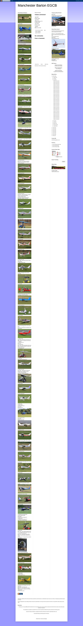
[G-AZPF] (26, 106)
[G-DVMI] (19, 359)
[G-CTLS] (58, 25)
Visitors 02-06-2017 (56, 117)
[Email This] (35, 31)
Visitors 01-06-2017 (56, 119)
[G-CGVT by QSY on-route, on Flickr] (24, 324)
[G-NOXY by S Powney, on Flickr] (25, 514)
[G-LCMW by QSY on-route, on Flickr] (24, 460)
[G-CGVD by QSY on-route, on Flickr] (24, 304)
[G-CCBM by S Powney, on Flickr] (24, 207)
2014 (53, 130)
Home (42, 64)
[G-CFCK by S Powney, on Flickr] (24, 272)
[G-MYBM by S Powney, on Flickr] (24, 513)
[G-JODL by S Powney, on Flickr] (25, 440)
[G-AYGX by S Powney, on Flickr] (26, 95)
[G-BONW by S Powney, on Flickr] (26, 138)
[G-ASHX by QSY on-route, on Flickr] (24, 53)
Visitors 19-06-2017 (56, 95)
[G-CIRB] (24, 337)
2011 (53, 134)
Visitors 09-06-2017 (56, 108)
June (54, 79)
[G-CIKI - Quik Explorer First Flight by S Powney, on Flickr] (23, 327)
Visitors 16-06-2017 (56, 99)
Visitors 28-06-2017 (56, 83)
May (54, 120)
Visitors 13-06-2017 (56, 103)
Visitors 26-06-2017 (56, 86)
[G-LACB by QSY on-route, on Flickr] (24, 450)
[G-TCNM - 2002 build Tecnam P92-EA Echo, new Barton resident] (24, 584)
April (54, 122)
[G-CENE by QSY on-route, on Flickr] (24, 271)
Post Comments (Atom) (42, 65)
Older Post (46, 64)
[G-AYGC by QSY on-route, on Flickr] (24, 94)
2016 (53, 127)
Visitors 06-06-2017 (56, 112)
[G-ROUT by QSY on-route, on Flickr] (22, 551)
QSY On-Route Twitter (56, 146)
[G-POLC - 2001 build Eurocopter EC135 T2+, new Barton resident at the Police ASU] (24, 532)
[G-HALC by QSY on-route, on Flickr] (24, 392)
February (54, 124)
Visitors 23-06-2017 (56, 90)
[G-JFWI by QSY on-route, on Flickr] (24, 439)
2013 (53, 131)
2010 (53, 135)
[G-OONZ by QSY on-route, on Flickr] (24, 529)
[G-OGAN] (19, 520)
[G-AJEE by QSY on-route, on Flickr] (24, 22)
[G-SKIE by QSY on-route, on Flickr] (24, 572)
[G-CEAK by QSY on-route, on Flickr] (24, 258)
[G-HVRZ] (19, 406)
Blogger (45, 618)
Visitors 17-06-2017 (56, 98)
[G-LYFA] (24, 471)
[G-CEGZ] (53, 14)
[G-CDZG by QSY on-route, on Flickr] (24, 248)
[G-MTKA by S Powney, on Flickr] (24, 503)
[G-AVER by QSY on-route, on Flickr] (24, 63)
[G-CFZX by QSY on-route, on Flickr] (24, 293)
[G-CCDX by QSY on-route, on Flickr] (24, 217)
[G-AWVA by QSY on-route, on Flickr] (24, 73)
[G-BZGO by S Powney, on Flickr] (19, 197)
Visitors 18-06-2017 (56, 96)
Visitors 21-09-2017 (56, 92)
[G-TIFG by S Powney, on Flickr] (26, 585)
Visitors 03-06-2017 (56, 116)
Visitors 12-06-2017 (56, 104)
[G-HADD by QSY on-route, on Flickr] (24, 382)
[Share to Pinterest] (40, 31)
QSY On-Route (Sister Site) (57, 144)
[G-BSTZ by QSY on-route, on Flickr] (24, 159)
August (54, 77)
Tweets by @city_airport (55, 171)
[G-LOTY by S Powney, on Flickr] (26, 461)
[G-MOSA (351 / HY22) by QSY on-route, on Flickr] (24, 493)
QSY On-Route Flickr (56, 145)
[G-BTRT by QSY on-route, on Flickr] (24, 192)
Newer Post (37, 64)
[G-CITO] (19, 343)
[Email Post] (44, 30)
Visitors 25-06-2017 (56, 87)
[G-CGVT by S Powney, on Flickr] (24, 314)
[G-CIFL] (24, 325)
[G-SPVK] (37, 23)
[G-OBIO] (58, 47)
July (54, 78)
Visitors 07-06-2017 (56, 111)
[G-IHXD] (19, 418)
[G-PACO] (37, 19)
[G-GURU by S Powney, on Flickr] (19, 373)
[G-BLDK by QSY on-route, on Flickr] (24, 126)
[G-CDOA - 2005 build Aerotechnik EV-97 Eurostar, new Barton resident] (24, 238)
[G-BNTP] (27, 127)
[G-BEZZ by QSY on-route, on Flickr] (24, 116)
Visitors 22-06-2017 (56, 91)
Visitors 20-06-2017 (56, 94)
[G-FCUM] (53, 37)
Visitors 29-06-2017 (56, 82)
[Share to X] (37, 31)
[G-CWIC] (24, 357)
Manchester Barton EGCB (37, 5)
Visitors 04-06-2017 (56, 115)
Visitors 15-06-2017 (56, 100)
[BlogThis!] (36, 31)
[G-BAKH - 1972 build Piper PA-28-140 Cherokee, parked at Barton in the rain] (24, 105)
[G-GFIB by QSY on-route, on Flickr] (24, 368)
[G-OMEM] (53, 59)
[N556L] (36, 26)
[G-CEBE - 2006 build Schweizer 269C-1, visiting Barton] (24, 261)
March (54, 123)
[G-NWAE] (19, 516)
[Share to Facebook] (38, 31)
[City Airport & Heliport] (58, 168)
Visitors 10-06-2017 (56, 107)
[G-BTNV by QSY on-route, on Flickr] (24, 172)
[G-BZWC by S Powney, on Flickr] (19, 198)
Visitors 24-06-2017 (56, 88)
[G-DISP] (37, 17)
